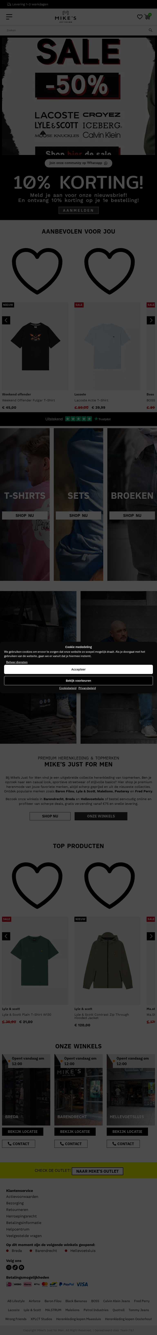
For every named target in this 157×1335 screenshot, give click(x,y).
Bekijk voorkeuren (78, 681)
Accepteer (78, 669)
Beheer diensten (17, 662)
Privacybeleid (87, 688)
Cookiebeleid (67, 688)
